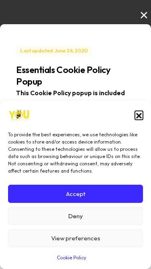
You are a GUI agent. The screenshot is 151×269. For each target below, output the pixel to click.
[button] (139, 115)
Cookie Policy (71, 257)
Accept (75, 194)
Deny (75, 216)
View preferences (75, 238)
